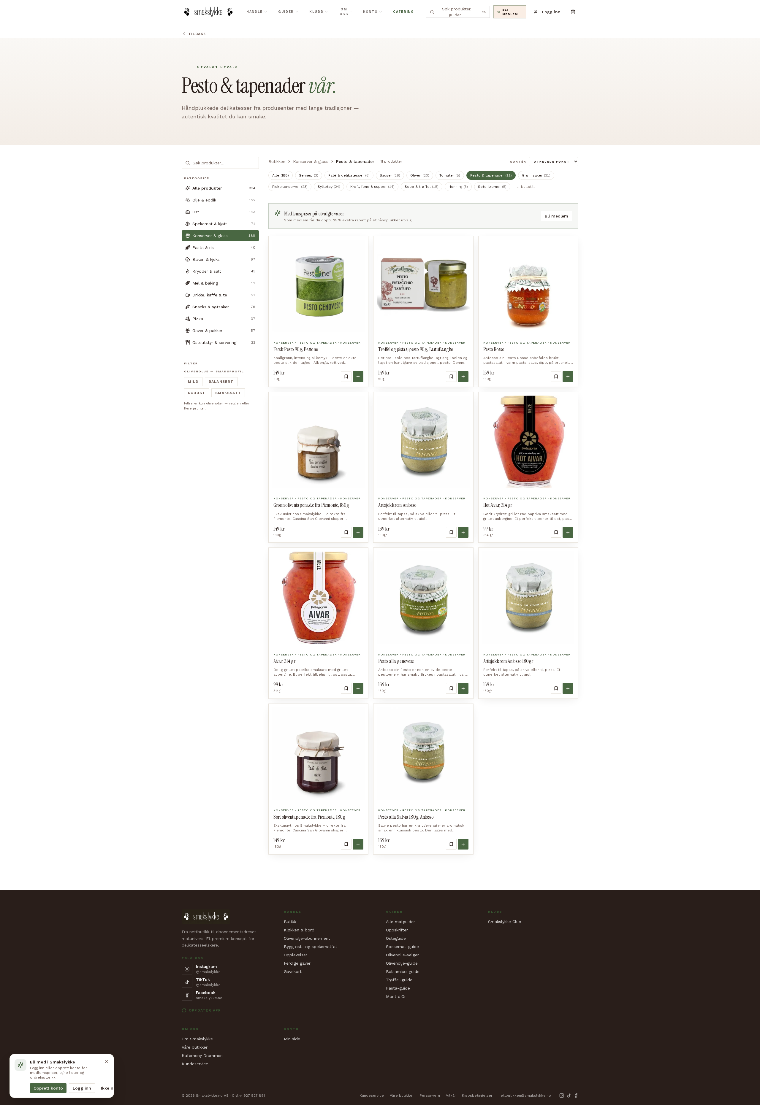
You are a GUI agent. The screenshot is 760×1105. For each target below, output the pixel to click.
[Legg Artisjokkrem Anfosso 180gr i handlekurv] (568, 688)
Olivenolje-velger (402, 954)
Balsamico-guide (402, 971)
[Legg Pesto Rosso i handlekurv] (568, 376)
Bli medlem (556, 216)
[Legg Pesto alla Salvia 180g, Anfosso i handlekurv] (463, 844)
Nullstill (528, 187)
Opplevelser (295, 954)
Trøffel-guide (399, 979)
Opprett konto (48, 1088)
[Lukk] (106, 1061)
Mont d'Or (396, 996)
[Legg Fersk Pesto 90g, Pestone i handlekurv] (358, 376)
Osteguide (396, 938)
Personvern (430, 1095)
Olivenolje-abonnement (307, 938)
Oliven (419, 175)
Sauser (390, 175)
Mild (193, 382)
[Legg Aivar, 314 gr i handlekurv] (358, 688)
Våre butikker (195, 1047)
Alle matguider (400, 921)
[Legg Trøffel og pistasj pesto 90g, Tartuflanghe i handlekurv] (463, 376)
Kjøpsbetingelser (477, 1095)
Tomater (449, 175)
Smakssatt (228, 393)
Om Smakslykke (197, 1038)
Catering (403, 12)
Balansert (221, 382)
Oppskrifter (397, 930)
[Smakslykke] (208, 12)
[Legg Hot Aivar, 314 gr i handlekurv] (568, 532)
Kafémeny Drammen (202, 1055)
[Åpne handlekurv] (573, 12)
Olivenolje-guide (402, 963)
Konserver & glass (310, 161)
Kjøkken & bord (299, 930)
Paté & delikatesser (349, 175)
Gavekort (293, 971)
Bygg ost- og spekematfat (310, 946)
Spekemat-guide (402, 946)
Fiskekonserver (290, 187)
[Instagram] (561, 1095)
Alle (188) (280, 175)
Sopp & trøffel (421, 187)
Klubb (316, 12)
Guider (286, 12)
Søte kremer (492, 187)
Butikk (290, 921)
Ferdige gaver (297, 963)
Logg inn (82, 1088)
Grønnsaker (536, 175)
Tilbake (197, 34)
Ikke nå (108, 1088)
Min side (292, 1038)
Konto (370, 12)
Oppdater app (205, 1010)
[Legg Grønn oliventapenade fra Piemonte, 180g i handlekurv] (358, 532)
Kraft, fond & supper (372, 187)
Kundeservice (195, 1063)
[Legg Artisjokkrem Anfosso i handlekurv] (463, 532)
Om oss (344, 11)
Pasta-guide (398, 988)
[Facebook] (576, 1095)
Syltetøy (329, 187)
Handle (254, 12)
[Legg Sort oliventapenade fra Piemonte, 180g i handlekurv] (358, 844)
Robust (196, 393)
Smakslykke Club (504, 921)
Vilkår (451, 1095)
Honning (458, 187)
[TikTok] (568, 1095)
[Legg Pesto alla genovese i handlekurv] (463, 688)
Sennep (308, 175)
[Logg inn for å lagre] (346, 376)
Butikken (276, 161)
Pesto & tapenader (491, 175)
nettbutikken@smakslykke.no (524, 1095)
